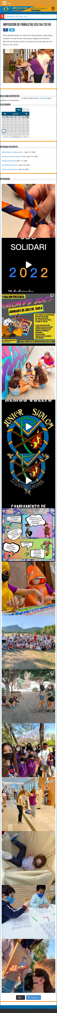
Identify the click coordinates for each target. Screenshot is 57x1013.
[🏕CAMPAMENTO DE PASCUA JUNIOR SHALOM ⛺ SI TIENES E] (28, 534)
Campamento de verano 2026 (16, 16)
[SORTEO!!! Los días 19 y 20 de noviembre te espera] (28, 319)
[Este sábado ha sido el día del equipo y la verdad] (28, 750)
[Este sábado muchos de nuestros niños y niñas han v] (28, 804)
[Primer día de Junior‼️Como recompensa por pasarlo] (28, 373)
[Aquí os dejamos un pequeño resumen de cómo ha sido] (28, 481)
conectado (43, 98)
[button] (4, 3)
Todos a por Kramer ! (10, 169)
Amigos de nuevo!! (9, 161)
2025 (6, 137)
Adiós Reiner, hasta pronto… (13, 152)
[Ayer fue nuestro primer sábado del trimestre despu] (28, 966)
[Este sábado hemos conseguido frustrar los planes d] (28, 912)
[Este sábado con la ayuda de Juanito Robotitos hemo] (28, 858)
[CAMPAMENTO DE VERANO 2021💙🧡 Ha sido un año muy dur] (28, 642)
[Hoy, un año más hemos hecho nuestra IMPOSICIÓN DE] (28, 211)
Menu (9, 4)
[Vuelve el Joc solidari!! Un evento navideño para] (28, 265)
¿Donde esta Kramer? (10, 165)
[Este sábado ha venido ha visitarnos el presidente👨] (28, 696)
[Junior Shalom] (28, 9)
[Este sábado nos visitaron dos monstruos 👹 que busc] (28, 588)
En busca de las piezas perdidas (14, 156)
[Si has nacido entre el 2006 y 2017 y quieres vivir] (28, 427)
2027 (25, 137)
